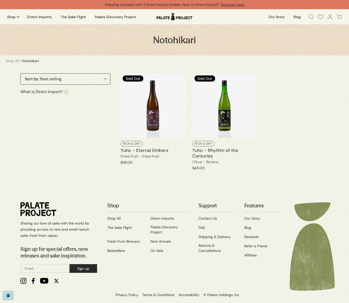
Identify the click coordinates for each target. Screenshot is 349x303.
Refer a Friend (255, 246)
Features (254, 205)
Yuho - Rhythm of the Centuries (215, 153)
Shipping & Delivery (215, 236)
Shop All (12, 61)
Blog (247, 227)
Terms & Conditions (158, 295)
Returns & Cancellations (210, 248)
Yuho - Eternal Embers (144, 150)
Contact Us (208, 218)
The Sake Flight (119, 227)
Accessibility (189, 295)
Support (208, 205)
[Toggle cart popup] (339, 16)
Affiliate (250, 255)
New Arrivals (160, 241)
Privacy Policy (126, 295)
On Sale (156, 250)
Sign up (83, 268)
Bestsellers (116, 250)
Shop (113, 205)
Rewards (251, 236)
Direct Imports (162, 218)
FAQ (202, 227)
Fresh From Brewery (123, 241)
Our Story (252, 218)
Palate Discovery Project (164, 229)
